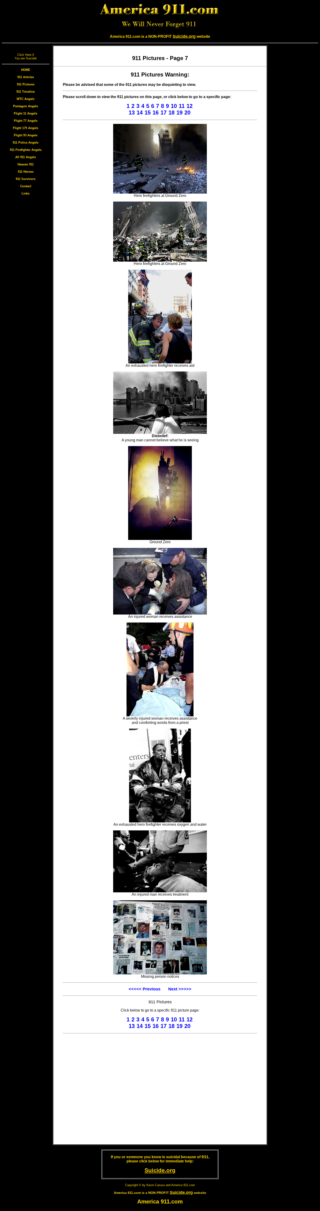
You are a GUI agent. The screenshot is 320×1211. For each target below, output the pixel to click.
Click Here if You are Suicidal (26, 56)
